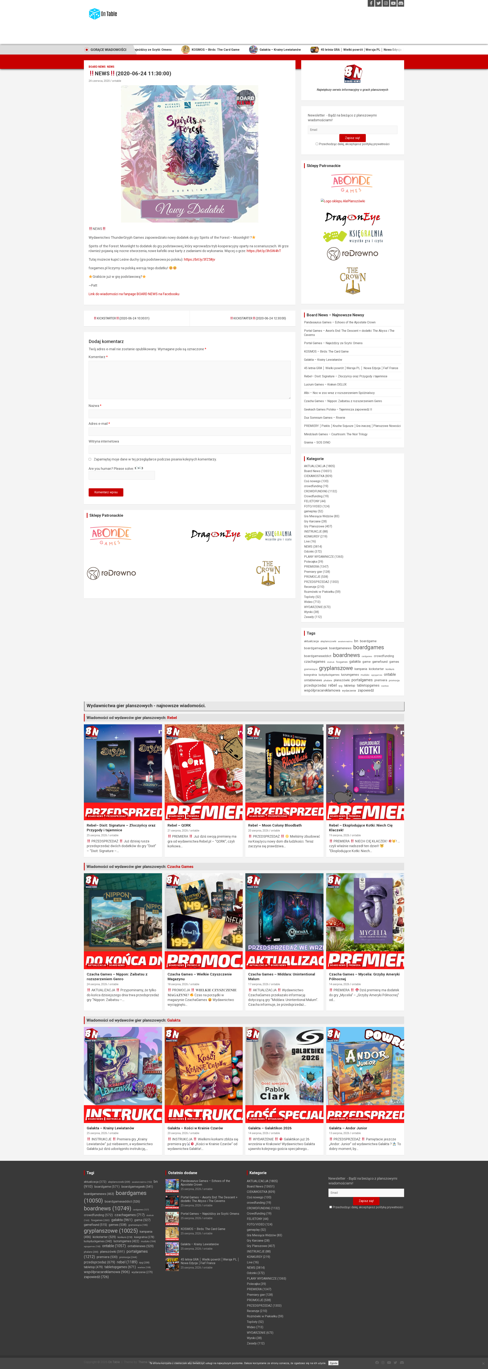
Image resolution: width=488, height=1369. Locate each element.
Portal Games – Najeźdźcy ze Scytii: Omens (333, 343)
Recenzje (310, 587)
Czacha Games (180, 866)
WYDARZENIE (313, 607)
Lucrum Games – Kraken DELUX (325, 384)
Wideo (308, 602)
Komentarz (98, 357)
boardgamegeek (315, 648)
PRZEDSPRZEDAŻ (316, 582)
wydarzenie (349, 690)
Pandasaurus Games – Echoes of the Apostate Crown (340, 322)
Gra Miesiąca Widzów (318, 516)
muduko (365, 675)
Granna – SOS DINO (317, 442)
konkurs (390, 669)
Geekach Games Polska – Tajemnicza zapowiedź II (338, 409)
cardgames (367, 656)
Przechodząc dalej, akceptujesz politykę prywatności (353, 144)
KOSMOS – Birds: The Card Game (326, 351)
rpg (340, 685)
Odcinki (309, 551)
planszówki (342, 680)
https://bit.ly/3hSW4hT (264, 251)
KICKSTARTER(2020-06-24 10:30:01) (123, 318)
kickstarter (376, 669)
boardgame (368, 641)
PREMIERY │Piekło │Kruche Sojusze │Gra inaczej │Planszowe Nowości (352, 426)
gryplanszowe (336, 668)
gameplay (310, 511)
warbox (385, 685)
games (394, 662)
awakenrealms (345, 641)
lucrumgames (350, 674)
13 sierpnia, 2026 (339, 1133)
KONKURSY (311, 536)
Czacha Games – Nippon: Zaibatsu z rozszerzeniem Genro (343, 401)
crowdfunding (313, 486)
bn (356, 641)
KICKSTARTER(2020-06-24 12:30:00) (259, 318)
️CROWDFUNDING (315, 491)
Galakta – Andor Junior (348, 1128)
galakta (355, 661)
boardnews (346, 655)
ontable (116, 80)
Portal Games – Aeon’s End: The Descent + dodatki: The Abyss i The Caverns (209, 1199)
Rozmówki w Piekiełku (319, 592)
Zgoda (333, 1363)
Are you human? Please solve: (112, 469)
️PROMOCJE (312, 576)
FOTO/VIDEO (313, 506)
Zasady (309, 617)
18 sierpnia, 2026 (178, 984)
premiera (380, 680)
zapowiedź (366, 690)
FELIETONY (311, 501)
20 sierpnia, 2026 (258, 830)
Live (307, 541)
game (366, 662)
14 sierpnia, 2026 (339, 984)
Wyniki (308, 612)
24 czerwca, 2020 (99, 80)
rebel (332, 685)
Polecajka (310, 561)
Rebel (172, 717)
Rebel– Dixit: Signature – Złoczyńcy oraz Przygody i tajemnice (403, 49)
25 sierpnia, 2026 (97, 835)
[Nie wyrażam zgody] (483, 1363)
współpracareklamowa (322, 690)
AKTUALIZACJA (314, 466)
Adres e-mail (99, 424)
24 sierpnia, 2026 (97, 984)
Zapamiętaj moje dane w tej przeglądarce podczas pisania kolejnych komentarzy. (155, 459)
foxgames (342, 661)
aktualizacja (311, 641)
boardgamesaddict (317, 656)
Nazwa (95, 406)
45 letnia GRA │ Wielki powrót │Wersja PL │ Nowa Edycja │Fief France (288, 49)
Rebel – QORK (179, 825)
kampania (361, 669)
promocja (394, 680)
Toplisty (309, 597)
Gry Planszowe (314, 526)
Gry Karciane (312, 521)
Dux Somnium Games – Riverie (324, 417)
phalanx (328, 680)
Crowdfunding (313, 496)
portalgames (362, 680)
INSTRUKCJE (313, 531)
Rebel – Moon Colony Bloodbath (275, 825)
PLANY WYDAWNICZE (319, 556)
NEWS (110, 66)
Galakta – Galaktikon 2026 (270, 1128)
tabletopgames (368, 685)
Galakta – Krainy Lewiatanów (197, 49)
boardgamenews (340, 648)
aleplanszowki (328, 641)
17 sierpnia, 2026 (258, 984)
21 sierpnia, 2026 (178, 830)
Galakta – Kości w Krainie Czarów (195, 1128)
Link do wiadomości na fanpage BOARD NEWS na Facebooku (134, 294)
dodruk (330, 662)
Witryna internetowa (104, 441)
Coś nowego (312, 481)
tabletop (349, 685)
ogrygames (376, 675)
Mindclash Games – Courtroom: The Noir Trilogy (336, 434)
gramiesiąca (310, 669)
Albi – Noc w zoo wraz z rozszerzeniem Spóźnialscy (339, 393)
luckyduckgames (329, 674)
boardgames (368, 647)
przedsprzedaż (315, 685)
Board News (97, 66)
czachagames (314, 662)
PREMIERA (311, 566)
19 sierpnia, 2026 (339, 835)
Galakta (174, 1020)
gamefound (380, 662)
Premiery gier (313, 572)
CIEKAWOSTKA (314, 476)
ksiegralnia (310, 674)
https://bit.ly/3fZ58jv (199, 259)
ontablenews (313, 680)
